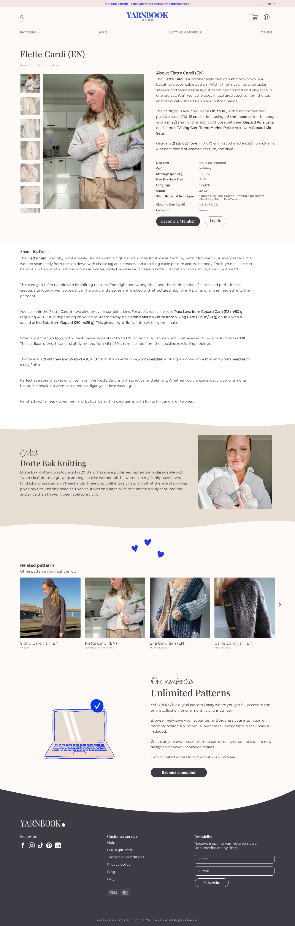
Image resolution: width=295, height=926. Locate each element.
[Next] (137, 141)
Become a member (185, 32)
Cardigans (53, 65)
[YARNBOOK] (147, 17)
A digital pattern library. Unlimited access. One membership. (147, 3)
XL (216, 204)
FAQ (110, 879)
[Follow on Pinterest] (49, 846)
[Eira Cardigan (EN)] (180, 608)
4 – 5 (202, 179)
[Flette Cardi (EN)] (115, 608)
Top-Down (231, 199)
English (270, 3)
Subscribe (212, 882)
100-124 (204, 174)
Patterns (28, 32)
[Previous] (51, 141)
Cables (204, 195)
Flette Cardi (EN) (101, 643)
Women (205, 210)
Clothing (37, 65)
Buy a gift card (119, 850)
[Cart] (254, 17)
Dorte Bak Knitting (212, 162)
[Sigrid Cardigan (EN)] (50, 608)
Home (24, 65)
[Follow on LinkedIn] (58, 846)
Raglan (229, 195)
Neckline (216, 195)
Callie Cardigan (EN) (234, 643)
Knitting (205, 168)
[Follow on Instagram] (32, 846)
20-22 (203, 190)
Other (266, 32)
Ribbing (241, 195)
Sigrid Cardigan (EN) (40, 643)
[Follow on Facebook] (23, 846)
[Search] (22, 17)
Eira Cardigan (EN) (168, 643)
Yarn (102, 32)
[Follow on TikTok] (40, 846)
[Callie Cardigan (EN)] (244, 608)
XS (201, 204)
